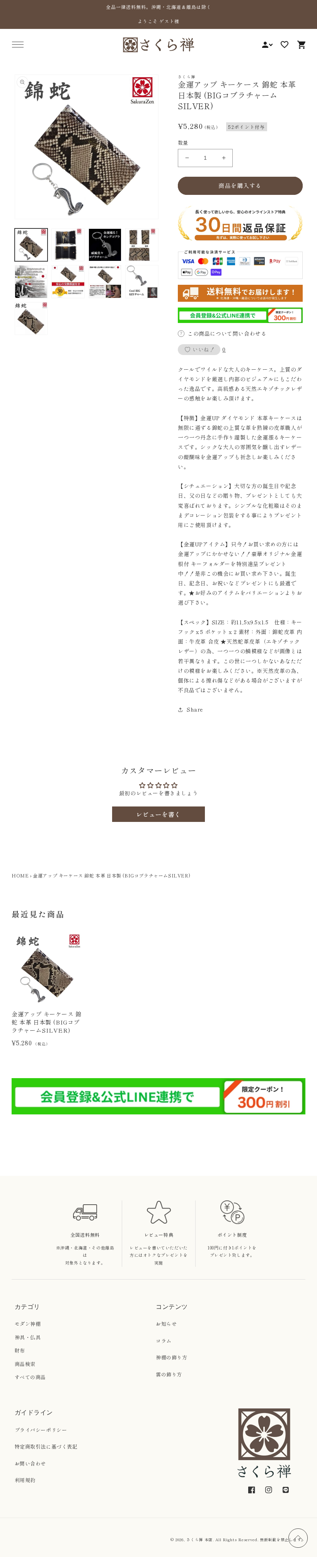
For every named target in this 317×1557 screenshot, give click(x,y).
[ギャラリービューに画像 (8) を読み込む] (141, 281)
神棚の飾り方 (171, 1357)
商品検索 (25, 1364)
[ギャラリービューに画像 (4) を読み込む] (141, 245)
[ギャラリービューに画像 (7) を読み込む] (105, 281)
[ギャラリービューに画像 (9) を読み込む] (31, 318)
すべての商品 (30, 1377)
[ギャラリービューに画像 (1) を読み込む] (31, 245)
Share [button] (195, 709)
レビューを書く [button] (158, 814)
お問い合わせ (30, 1463)
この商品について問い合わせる (226, 333)
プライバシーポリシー (41, 1430)
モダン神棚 (28, 1323)
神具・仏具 (28, 1337)
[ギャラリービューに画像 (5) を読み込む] (31, 281)
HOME (20, 875)
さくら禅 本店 (199, 1539)
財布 (20, 1350)
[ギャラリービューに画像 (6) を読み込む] (68, 281)
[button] (17, 44)
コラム (164, 1340)
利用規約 (25, 1480)
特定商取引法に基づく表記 (46, 1446)
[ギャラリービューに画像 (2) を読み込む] (68, 245)
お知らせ (166, 1323)
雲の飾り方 (169, 1374)
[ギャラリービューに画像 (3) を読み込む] (105, 245)
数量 (183, 142)
